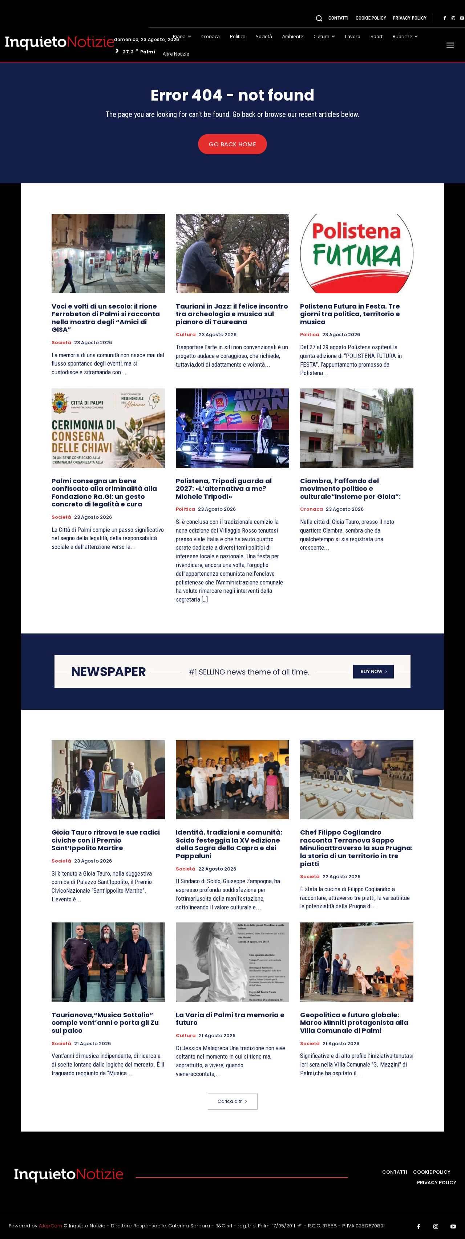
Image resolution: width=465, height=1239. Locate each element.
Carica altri (230, 1101)
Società (61, 343)
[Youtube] (453, 1227)
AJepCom (50, 1225)
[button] (319, 18)
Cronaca (311, 509)
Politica (309, 335)
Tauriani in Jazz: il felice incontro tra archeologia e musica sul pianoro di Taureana (232, 314)
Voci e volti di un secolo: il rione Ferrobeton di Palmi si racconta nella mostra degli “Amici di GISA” (106, 318)
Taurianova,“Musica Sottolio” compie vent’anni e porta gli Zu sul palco (105, 1022)
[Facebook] (444, 18)
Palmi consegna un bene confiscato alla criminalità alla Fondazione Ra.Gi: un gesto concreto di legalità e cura (104, 492)
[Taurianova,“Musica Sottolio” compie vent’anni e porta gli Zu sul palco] (108, 962)
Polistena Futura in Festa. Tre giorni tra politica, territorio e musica (350, 314)
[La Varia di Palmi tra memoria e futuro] (232, 962)
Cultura (186, 335)
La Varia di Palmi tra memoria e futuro (230, 1018)
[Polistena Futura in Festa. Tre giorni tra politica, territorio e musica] (356, 253)
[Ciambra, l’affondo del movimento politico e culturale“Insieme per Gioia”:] (356, 428)
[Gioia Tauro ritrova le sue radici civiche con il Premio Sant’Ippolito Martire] (108, 779)
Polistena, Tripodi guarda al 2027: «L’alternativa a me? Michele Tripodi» (224, 488)
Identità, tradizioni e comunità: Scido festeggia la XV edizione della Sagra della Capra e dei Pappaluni (229, 844)
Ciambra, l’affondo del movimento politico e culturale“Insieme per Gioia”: (350, 488)
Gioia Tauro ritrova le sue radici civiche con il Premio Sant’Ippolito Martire (106, 840)
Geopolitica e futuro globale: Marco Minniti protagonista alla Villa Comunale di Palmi (354, 1022)
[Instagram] (453, 18)
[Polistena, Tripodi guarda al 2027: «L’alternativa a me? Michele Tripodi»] (232, 428)
